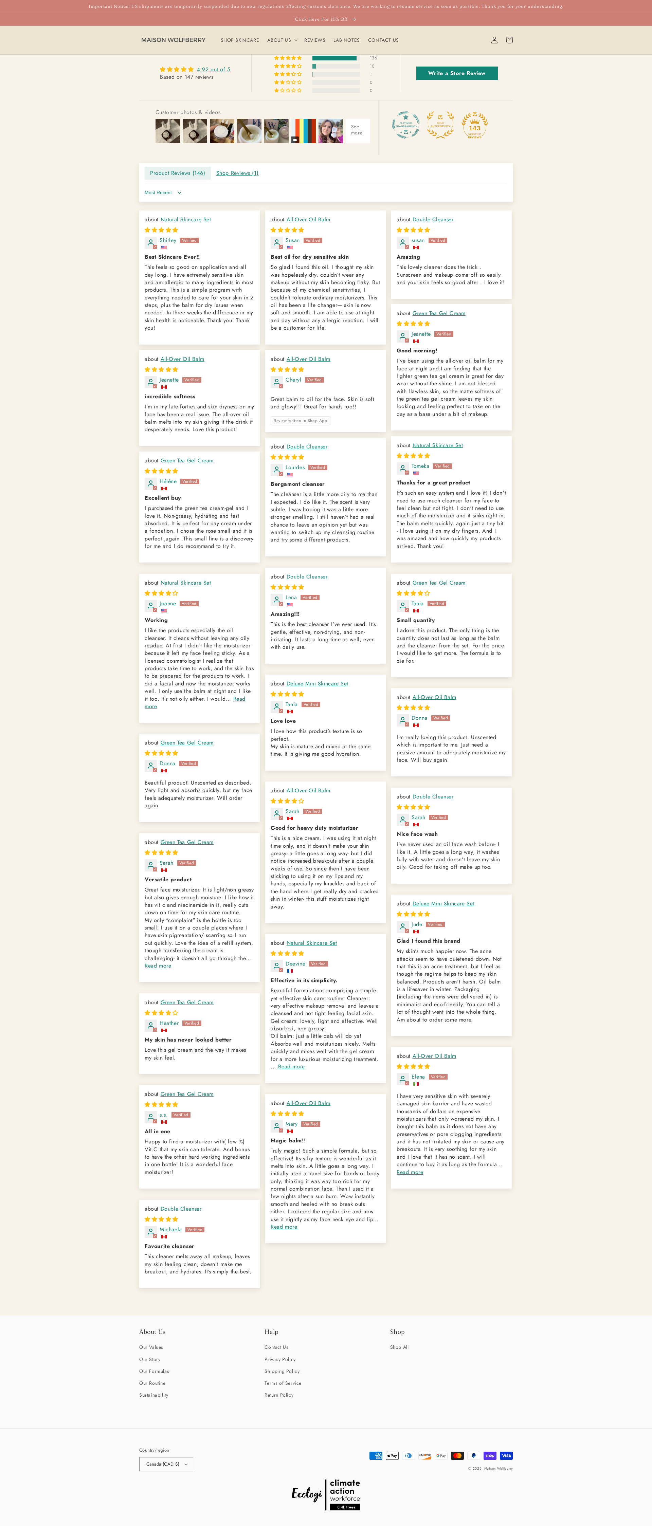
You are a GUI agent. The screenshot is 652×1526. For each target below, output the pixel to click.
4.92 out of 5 (214, 69)
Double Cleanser (433, 219)
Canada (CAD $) (163, 1464)
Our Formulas (154, 1371)
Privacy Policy (280, 1359)
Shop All (399, 1347)
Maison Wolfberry (498, 1468)
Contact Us (276, 1347)
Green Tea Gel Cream (439, 313)
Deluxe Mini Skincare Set (317, 683)
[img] (195, 69)
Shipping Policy (282, 1371)
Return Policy (279, 1395)
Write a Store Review (457, 73)
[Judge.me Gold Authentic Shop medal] (440, 125)
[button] (281, 40)
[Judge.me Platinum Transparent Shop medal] (405, 125)
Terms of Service (283, 1383)
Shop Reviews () (237, 173)
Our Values (151, 1347)
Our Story (149, 1359)
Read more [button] (158, 966)
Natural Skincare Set (186, 219)
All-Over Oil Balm (308, 219)
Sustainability (153, 1395)
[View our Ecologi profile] (326, 1496)
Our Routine (152, 1383)
